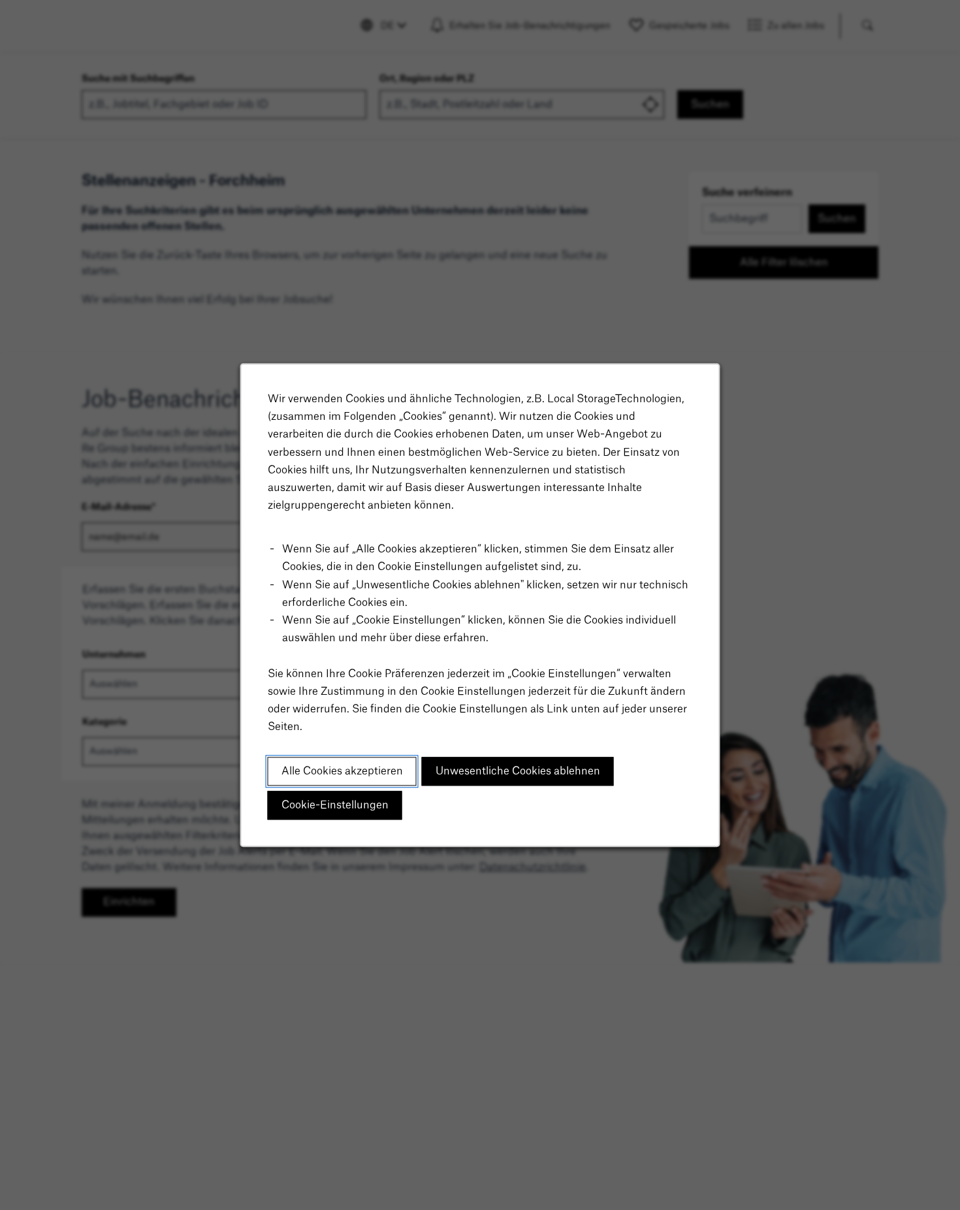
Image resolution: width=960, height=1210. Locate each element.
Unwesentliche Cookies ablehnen (518, 771)
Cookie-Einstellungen (335, 805)
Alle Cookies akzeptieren (342, 771)
